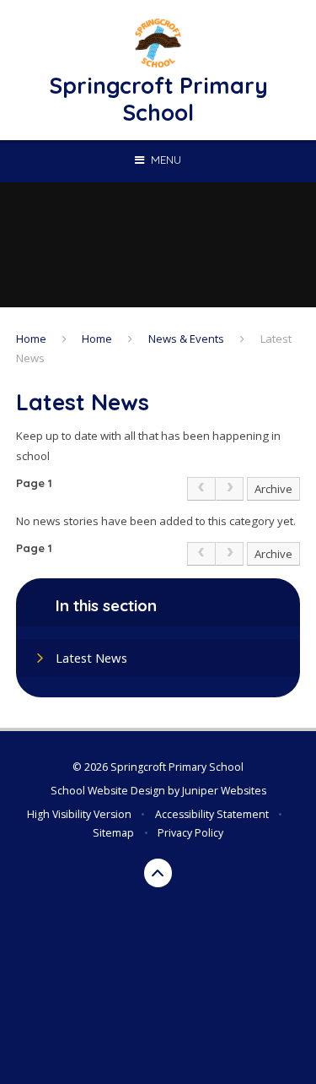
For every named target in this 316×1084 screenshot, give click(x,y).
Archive (273, 488)
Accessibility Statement (212, 814)
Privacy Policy (190, 833)
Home (31, 338)
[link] (201, 489)
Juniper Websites (224, 790)
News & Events (186, 338)
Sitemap (113, 833)
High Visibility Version (79, 814)
